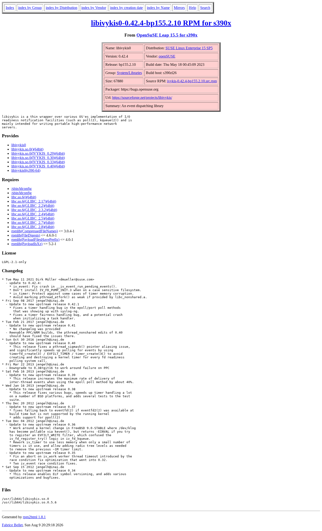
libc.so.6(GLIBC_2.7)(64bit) (32, 223)
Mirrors (179, 8)
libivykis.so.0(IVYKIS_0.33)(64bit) (38, 162)
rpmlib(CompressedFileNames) (34, 231)
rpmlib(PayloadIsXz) (26, 244)
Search (205, 8)
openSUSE (167, 56)
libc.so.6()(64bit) (23, 197)
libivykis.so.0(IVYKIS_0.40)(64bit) (38, 166)
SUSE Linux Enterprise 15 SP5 (189, 48)
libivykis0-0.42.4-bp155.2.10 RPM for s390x (161, 23)
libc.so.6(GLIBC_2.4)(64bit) (32, 214)
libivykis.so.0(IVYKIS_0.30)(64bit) (38, 158)
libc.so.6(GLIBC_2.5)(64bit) (32, 218)
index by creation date (126, 8)
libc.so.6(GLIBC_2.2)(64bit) (32, 206)
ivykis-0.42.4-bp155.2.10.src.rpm (192, 81)
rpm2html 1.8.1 (34, 517)
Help (192, 8)
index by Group (30, 8)
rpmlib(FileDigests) (25, 235)
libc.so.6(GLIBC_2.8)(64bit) (32, 227)
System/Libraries (129, 73)
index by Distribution (61, 8)
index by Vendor (93, 8)
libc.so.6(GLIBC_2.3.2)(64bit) (34, 210)
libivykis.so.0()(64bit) (27, 149)
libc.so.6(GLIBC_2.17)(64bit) (33, 201)
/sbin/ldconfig (21, 189)
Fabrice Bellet (12, 525)
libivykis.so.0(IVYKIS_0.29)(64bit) (38, 153)
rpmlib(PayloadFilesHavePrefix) (35, 240)
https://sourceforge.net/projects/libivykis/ (142, 98)
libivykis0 (18, 145)
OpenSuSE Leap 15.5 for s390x (167, 35)
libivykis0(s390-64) (25, 170)
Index (10, 8)
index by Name (158, 8)
